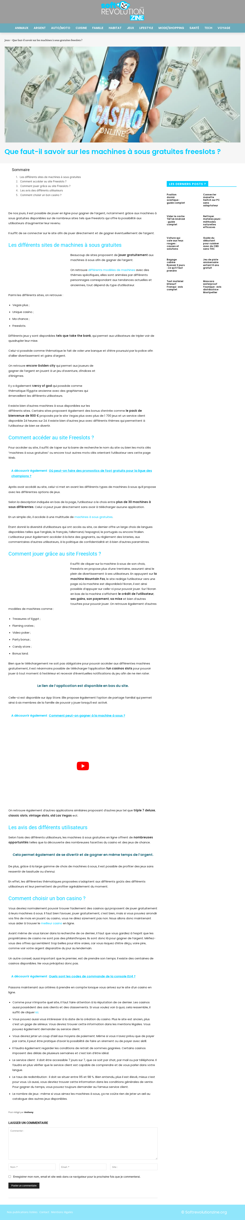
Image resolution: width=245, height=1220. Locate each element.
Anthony (28, 1112)
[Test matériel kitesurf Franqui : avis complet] (193, 287)
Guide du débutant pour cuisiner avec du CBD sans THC (211, 243)
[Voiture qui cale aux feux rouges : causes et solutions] (193, 244)
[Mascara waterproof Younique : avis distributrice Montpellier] (230, 287)
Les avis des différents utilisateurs (41, 190)
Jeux (7, 40)
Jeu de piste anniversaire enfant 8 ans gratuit (211, 263)
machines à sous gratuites (93, 517)
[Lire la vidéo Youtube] (83, 766)
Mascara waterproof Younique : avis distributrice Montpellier (212, 287)
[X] (188, 171)
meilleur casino (51, 923)
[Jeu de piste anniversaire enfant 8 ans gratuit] (230, 266)
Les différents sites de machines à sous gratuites (50, 177)
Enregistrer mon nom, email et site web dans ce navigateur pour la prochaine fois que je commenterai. (76, 1176)
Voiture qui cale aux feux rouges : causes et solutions (175, 243)
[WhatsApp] (214, 171)
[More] (227, 171)
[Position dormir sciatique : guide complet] (193, 201)
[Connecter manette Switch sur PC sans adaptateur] (230, 201)
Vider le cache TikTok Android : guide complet (176, 220)
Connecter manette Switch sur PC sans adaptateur (211, 200)
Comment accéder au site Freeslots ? (43, 181)
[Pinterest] (201, 171)
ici (36, 1012)
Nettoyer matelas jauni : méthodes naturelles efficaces (212, 222)
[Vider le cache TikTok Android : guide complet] (193, 222)
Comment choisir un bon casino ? (40, 195)
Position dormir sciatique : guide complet (176, 198)
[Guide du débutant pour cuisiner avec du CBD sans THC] (230, 244)
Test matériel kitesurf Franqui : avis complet (175, 285)
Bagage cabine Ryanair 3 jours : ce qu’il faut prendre (176, 265)
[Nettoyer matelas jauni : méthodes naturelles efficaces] (230, 222)
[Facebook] (176, 171)
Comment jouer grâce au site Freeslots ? (45, 186)
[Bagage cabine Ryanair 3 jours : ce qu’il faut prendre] (193, 266)
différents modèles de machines (111, 270)
